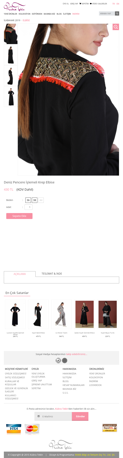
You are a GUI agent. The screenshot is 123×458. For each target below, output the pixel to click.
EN (118, 3)
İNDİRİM (75, 14)
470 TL (38, 336)
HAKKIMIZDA (69, 373)
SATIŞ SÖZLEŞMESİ (15, 377)
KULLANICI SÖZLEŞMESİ (11, 397)
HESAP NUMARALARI (74, 385)
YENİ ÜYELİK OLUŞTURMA (38, 375)
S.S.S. (65, 392)
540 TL (61, 336)
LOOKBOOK (95, 385)
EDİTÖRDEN (37, 14)
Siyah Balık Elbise (38, 333)
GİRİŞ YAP (74, 3)
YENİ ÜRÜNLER (10, 14)
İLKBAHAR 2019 (12, 20)
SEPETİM (85, 3)
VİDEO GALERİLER (99, 3)
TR (113, 3)
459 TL (84, 336)
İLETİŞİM (67, 14)
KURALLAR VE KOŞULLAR (12, 383)
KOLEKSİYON (24, 14)
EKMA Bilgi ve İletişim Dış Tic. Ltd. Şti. (95, 454)
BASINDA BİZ (49, 14)
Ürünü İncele (15, 340)
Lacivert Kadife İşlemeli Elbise (15, 333)
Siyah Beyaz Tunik (107, 333)
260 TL (15, 336)
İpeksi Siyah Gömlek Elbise (84, 333)
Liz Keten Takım (61, 333)
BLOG (59, 14)
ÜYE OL (66, 3)
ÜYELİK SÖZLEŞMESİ (15, 373)
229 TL (107, 336)
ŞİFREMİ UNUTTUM (42, 384)
